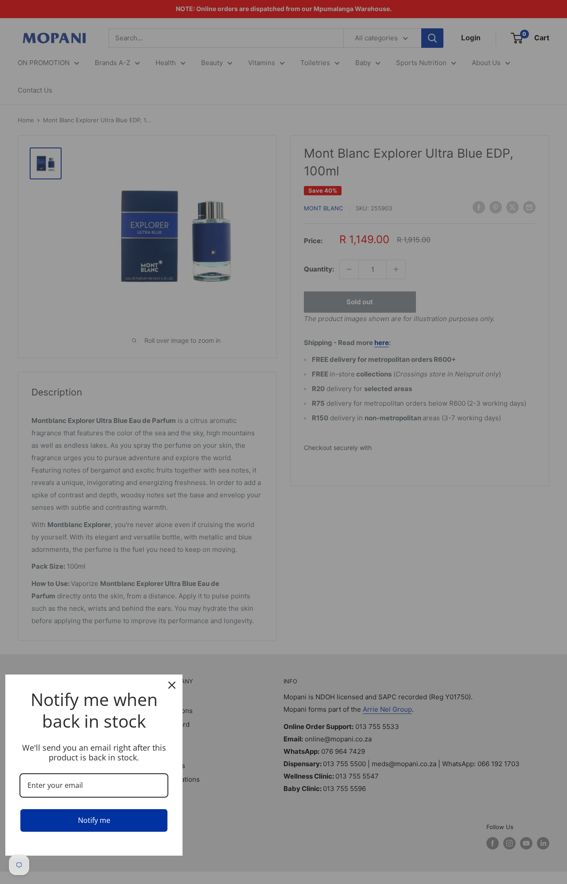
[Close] (172, 685)
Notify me (94, 820)
